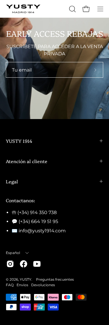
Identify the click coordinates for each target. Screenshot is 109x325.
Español (13, 253)
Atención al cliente (26, 161)
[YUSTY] (23, 8)
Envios (22, 285)
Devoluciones (43, 285)
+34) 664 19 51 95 (39, 221)
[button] (72, 9)
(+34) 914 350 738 (37, 212)
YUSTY (25, 279)
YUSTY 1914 (19, 141)
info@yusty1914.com (42, 230)
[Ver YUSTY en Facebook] (23, 264)
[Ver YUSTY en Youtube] (37, 264)
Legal (12, 181)
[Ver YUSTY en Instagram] (10, 264)
